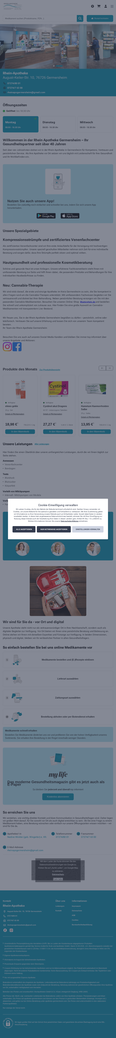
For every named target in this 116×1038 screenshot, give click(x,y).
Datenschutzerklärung (69, 521)
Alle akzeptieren (24, 529)
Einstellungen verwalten (88, 529)
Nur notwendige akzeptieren (53, 529)
